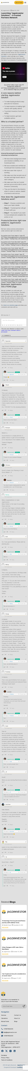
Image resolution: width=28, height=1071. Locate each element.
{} (19, 325)
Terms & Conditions (6, 1060)
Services (3, 1015)
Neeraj (11, 526)
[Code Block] (16, 325)
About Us (17, 1018)
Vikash (11, 417)
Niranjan (12, 454)
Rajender (12, 374)
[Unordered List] (12, 325)
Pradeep (12, 694)
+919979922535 (8, 1029)
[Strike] (8, 325)
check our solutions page (10, 305)
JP (10, 792)
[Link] (18, 325)
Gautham (12, 831)
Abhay (11, 603)
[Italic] (4, 325)
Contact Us (17, 1015)
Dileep (11, 661)
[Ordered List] (10, 325)
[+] (21, 325)
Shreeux (12, 482)
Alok (11, 554)
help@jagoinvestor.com (10, 1032)
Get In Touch (19, 2)
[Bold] (3, 325)
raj (10, 872)
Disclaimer (4, 1055)
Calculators (4, 1018)
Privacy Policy (5, 1057)
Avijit (11, 761)
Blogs (15, 1021)
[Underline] (6, 325)
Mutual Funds (5, 1021)
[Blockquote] (14, 325)
